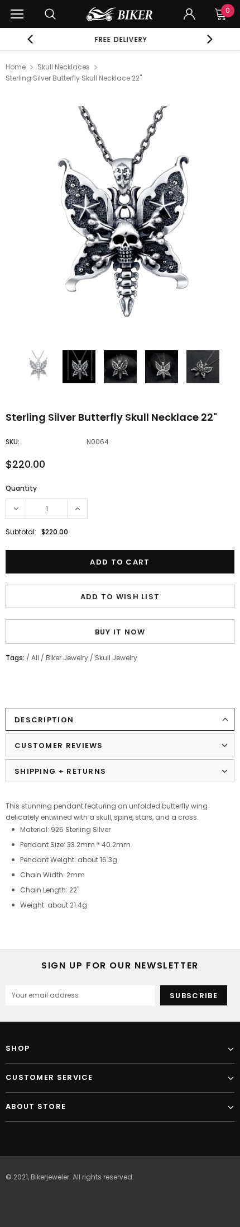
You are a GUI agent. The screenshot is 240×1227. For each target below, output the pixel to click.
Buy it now (120, 632)
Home (16, 67)
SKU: (13, 441)
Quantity (21, 488)
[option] (120, 39)
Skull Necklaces (63, 67)
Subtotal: (21, 532)
